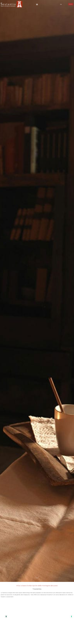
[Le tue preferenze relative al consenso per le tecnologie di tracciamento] (71, 616)
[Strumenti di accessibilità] (6, 616)
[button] (37, 4)
